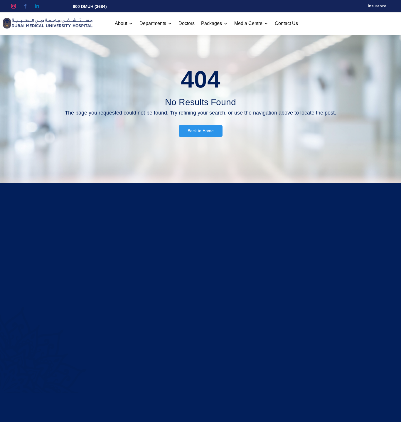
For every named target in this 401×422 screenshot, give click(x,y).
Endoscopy (223, 344)
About (121, 23)
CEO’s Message (42, 337)
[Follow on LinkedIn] (37, 6)
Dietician (221, 323)
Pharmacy (129, 337)
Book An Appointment (349, 233)
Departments (152, 23)
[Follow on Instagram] (13, 6)
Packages (211, 23)
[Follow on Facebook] (25, 6)
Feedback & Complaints (142, 344)
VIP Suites (129, 316)
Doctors (186, 23)
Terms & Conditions (298, 407)
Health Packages (136, 302)
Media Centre (248, 23)
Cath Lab (221, 302)
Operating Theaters (138, 330)
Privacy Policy (332, 407)
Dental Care (224, 309)
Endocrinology (226, 337)
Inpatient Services (137, 323)
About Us (35, 288)
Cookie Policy (361, 407)
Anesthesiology (227, 288)
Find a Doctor (133, 295)
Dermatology (225, 316)
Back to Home (201, 130)
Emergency (223, 330)
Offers (126, 309)
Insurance (377, 6)
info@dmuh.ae (331, 337)
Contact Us (286, 23)
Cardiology (223, 295)
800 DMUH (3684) (90, 6)
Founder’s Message (46, 330)
